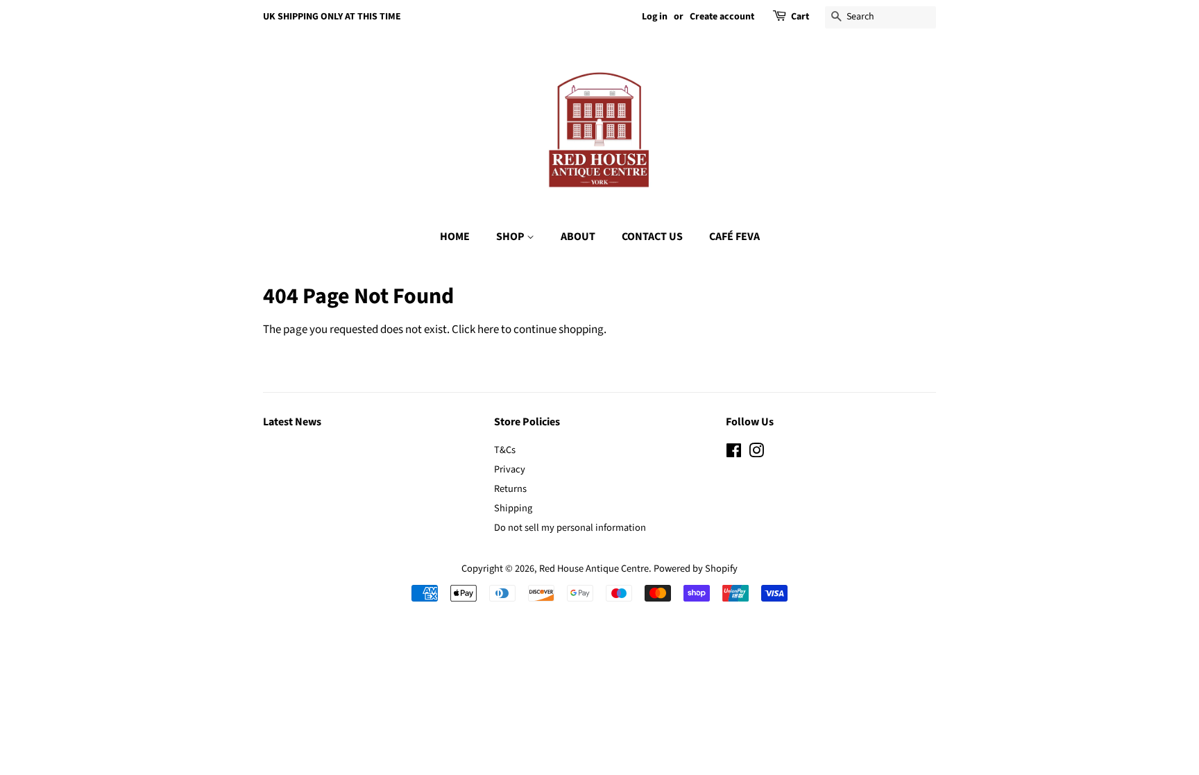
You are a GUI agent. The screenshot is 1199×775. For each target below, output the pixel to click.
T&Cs (505, 450)
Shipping (513, 508)
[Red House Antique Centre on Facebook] (734, 453)
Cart (800, 17)
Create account (722, 17)
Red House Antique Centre (594, 568)
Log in (654, 17)
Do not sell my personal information (570, 527)
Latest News (292, 421)
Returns (510, 489)
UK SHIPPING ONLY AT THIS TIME (332, 17)
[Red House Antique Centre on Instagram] (756, 453)
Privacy (509, 469)
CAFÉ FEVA (734, 236)
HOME (455, 236)
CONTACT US (652, 236)
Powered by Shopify (696, 568)
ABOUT (578, 236)
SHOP (511, 236)
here (488, 329)
